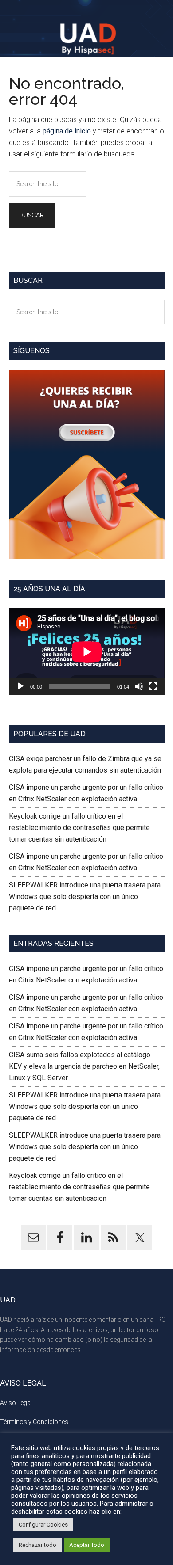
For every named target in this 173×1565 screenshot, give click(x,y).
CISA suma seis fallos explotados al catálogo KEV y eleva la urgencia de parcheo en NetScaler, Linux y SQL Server (84, 1066)
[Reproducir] (20, 686)
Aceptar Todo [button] (86, 1545)
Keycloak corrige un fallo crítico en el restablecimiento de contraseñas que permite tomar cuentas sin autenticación (79, 827)
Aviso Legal (16, 1402)
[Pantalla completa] (153, 686)
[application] (87, 651)
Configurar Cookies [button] (43, 1524)
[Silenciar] (138, 686)
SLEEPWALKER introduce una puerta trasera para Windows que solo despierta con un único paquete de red (85, 896)
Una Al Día (87, 37)
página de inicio (67, 131)
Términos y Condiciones (34, 1421)
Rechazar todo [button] (37, 1545)
